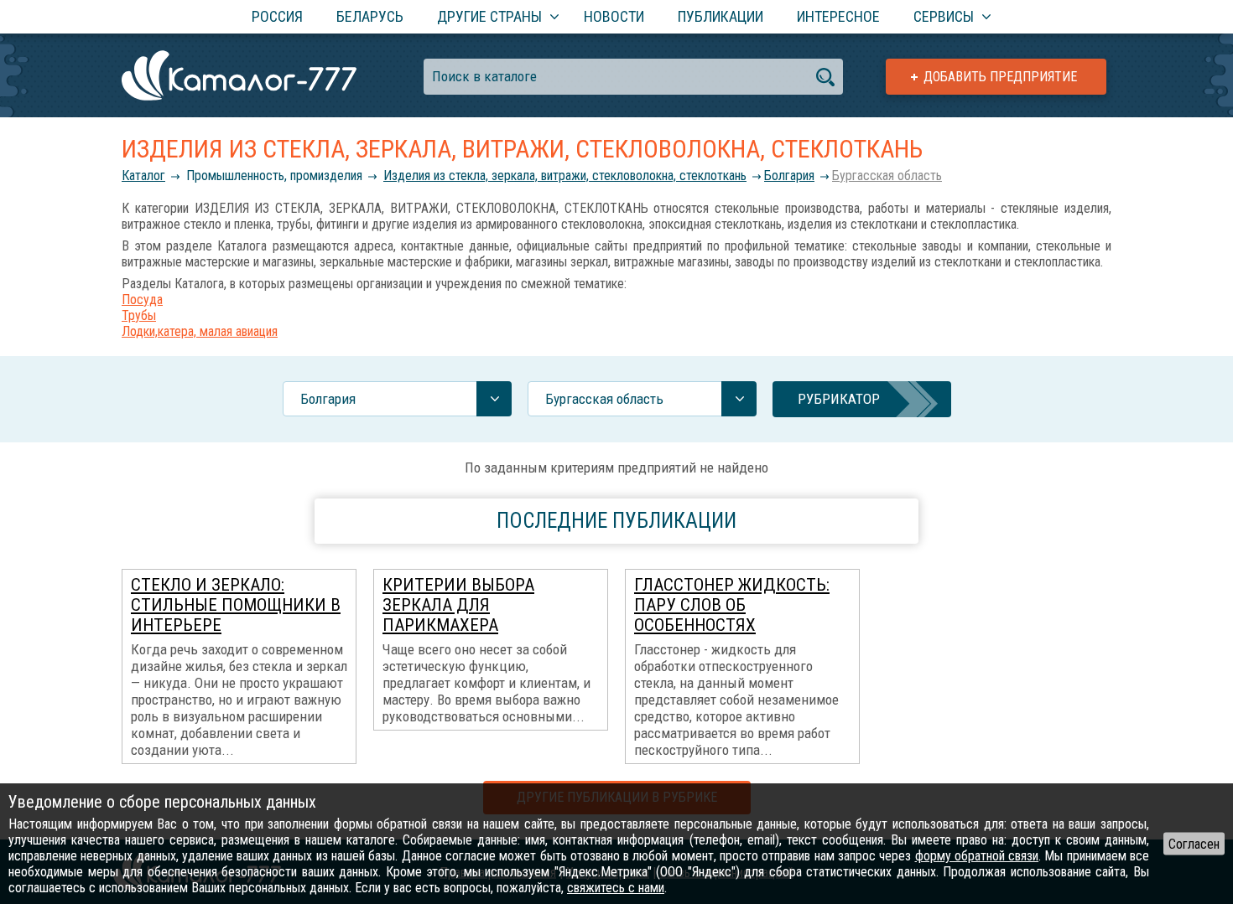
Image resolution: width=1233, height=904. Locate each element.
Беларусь (369, 16)
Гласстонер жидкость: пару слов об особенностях (732, 605)
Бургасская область (887, 175)
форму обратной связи (977, 856)
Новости (614, 16)
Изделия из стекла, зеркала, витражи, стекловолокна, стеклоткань (565, 175)
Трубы (139, 315)
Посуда (142, 299)
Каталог (143, 175)
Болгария (789, 175)
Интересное (838, 16)
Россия (277, 16)
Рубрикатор (839, 398)
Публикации (720, 16)
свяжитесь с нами (615, 888)
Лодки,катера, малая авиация (200, 331)
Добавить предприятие (1000, 77)
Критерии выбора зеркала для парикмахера (458, 605)
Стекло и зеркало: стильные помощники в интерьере (236, 605)
